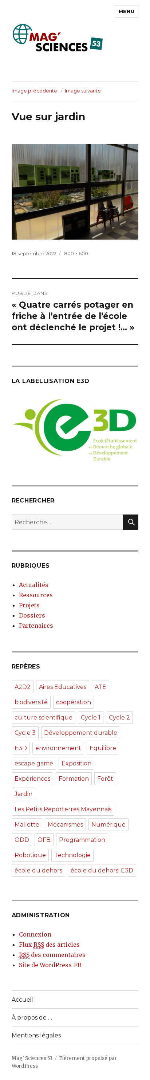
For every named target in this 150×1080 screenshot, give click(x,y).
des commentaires (52, 954)
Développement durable (80, 732)
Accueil (22, 999)
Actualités (33, 584)
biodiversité (31, 702)
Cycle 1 (90, 717)
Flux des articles (49, 944)
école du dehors (38, 870)
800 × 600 (76, 253)
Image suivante (83, 91)
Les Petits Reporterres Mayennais (63, 809)
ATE (100, 686)
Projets (29, 605)
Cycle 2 (119, 717)
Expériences (32, 778)
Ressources (36, 595)
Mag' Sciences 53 (32, 1058)
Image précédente (34, 91)
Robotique (30, 855)
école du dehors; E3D (102, 870)
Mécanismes (65, 824)
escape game (34, 763)
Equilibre (103, 748)
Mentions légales (36, 1035)
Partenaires (36, 625)
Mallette (27, 824)
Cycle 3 (25, 732)
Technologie (72, 855)
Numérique (108, 824)
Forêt (105, 778)
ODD (22, 839)
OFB (44, 839)
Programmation (82, 839)
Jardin (23, 794)
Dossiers (32, 615)
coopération (73, 702)
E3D (21, 748)
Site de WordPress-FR (50, 965)
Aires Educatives (62, 686)
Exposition (76, 763)
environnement (58, 748)
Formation (74, 778)
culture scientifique (43, 717)
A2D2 (23, 686)
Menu (126, 11)
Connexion (35, 934)
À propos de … (32, 1017)
